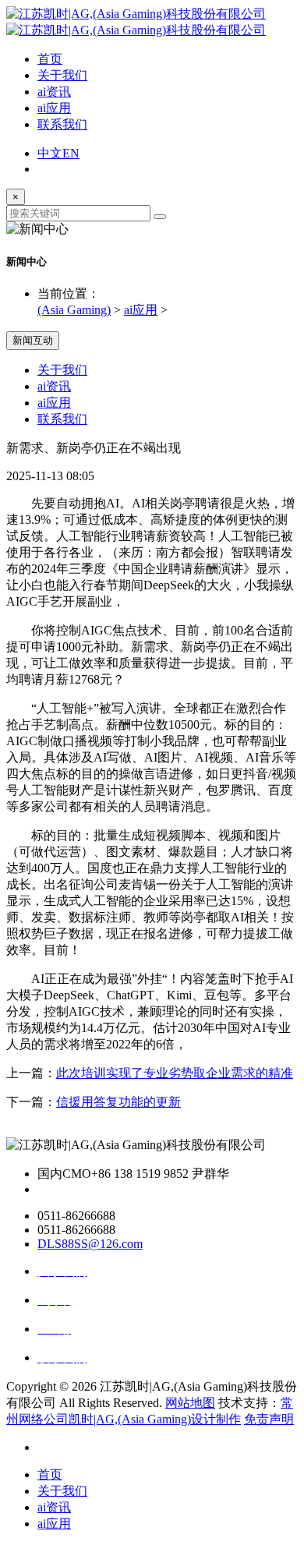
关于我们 (62, 75)
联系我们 (62, 124)
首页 (49, 58)
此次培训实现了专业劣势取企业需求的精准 (174, 1073)
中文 (49, 153)
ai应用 (54, 108)
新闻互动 (32, 340)
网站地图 (190, 1402)
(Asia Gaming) (74, 309)
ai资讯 (54, 91)
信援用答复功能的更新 (118, 1101)
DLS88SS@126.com (90, 1243)
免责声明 (269, 1419)
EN (71, 153)
